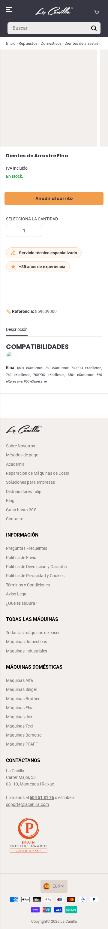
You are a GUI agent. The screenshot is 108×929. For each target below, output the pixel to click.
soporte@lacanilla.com (27, 804)
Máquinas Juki (19, 716)
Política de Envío (21, 557)
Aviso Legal (16, 594)
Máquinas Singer (21, 689)
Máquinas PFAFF (22, 744)
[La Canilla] (54, 12)
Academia (15, 464)
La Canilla (68, 921)
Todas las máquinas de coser (33, 632)
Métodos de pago (22, 454)
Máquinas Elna (20, 707)
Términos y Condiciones (28, 585)
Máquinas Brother (23, 698)
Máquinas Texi (19, 726)
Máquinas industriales (26, 651)
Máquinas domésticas (26, 641)
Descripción (17, 329)
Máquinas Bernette (23, 735)
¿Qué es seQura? (21, 603)
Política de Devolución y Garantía (36, 566)
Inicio (11, 43)
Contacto (14, 518)
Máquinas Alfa (19, 680)
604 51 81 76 (42, 797)
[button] (9, 9)
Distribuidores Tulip (23, 491)
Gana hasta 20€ (21, 509)
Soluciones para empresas (30, 482)
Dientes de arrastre (81, 43)
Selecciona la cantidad (32, 218)
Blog (10, 500)
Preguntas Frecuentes (26, 548)
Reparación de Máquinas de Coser (37, 473)
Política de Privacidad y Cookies (35, 575)
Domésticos (51, 43)
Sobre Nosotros (20, 445)
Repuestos (28, 43)
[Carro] (96, 12)
